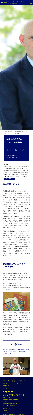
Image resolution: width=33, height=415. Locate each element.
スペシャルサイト (9, 131)
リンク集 (5, 389)
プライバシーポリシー (18, 384)
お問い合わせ (13, 381)
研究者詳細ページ (10, 178)
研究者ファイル (18, 131)
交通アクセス (22, 381)
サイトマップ (6, 381)
